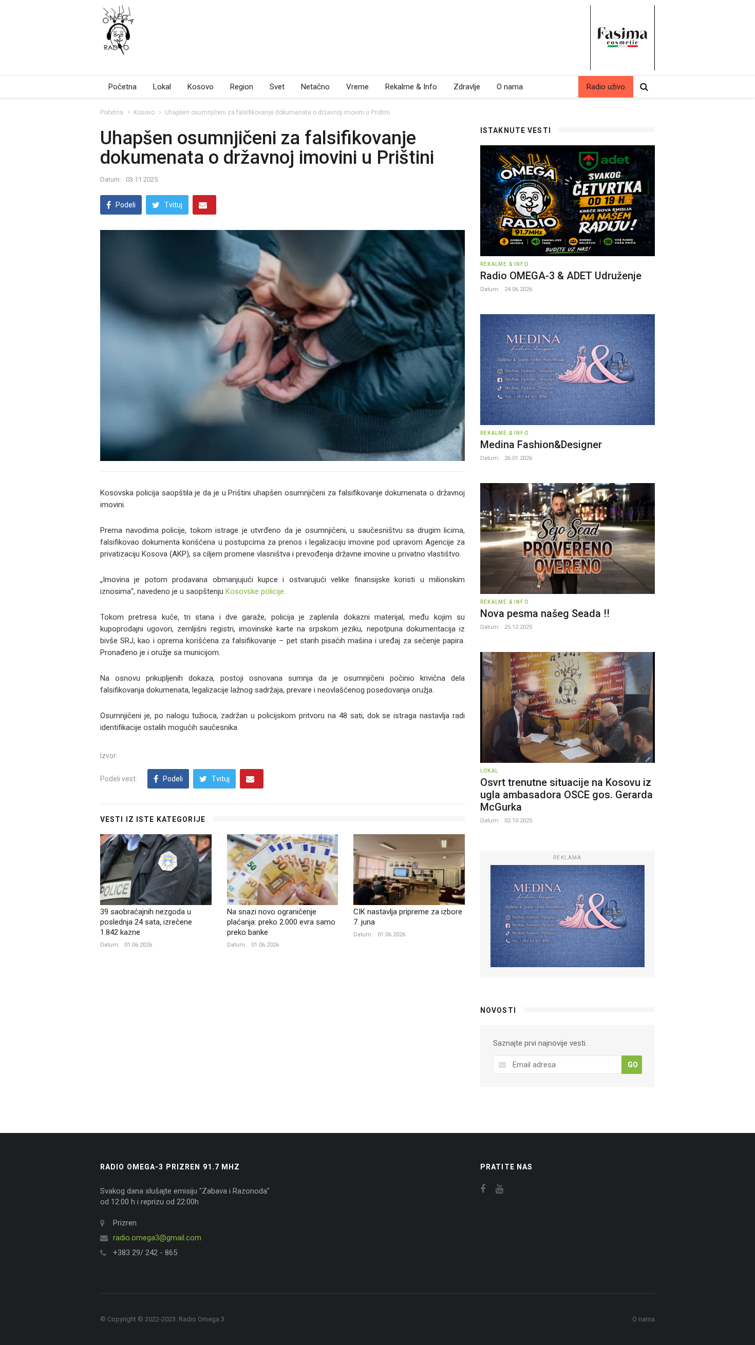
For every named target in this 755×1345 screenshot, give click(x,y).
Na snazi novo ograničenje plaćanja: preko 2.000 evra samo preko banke (281, 922)
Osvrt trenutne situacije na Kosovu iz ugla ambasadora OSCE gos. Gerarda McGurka (566, 794)
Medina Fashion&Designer (541, 444)
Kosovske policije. (255, 591)
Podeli (125, 205)
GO (633, 1065)
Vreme (357, 86)
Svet (277, 86)
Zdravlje (467, 86)
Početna (122, 86)
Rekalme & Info (411, 86)
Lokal (162, 86)
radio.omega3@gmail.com (157, 1237)
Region (241, 86)
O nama (510, 86)
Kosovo (200, 86)
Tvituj (172, 205)
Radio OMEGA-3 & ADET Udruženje (560, 276)
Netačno (315, 86)
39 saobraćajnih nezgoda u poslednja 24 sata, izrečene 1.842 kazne (146, 922)
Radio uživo (606, 86)
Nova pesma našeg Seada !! (545, 613)
